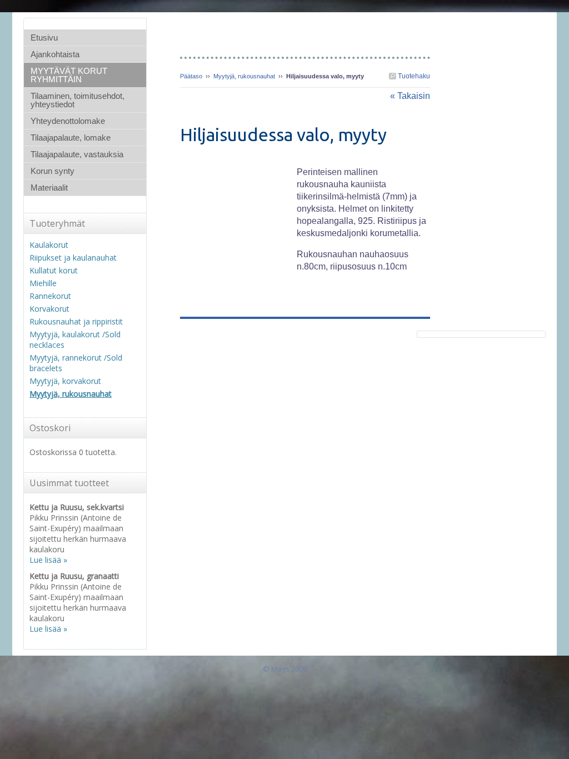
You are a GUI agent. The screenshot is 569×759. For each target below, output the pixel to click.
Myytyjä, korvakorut (65, 381)
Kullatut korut (53, 270)
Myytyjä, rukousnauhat (244, 76)
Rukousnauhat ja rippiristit (76, 321)
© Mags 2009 (285, 669)
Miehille (43, 283)
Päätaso (191, 76)
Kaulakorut (48, 244)
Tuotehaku (413, 76)
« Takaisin (410, 96)
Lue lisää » (48, 560)
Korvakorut (49, 308)
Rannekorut (50, 296)
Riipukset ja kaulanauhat (73, 257)
